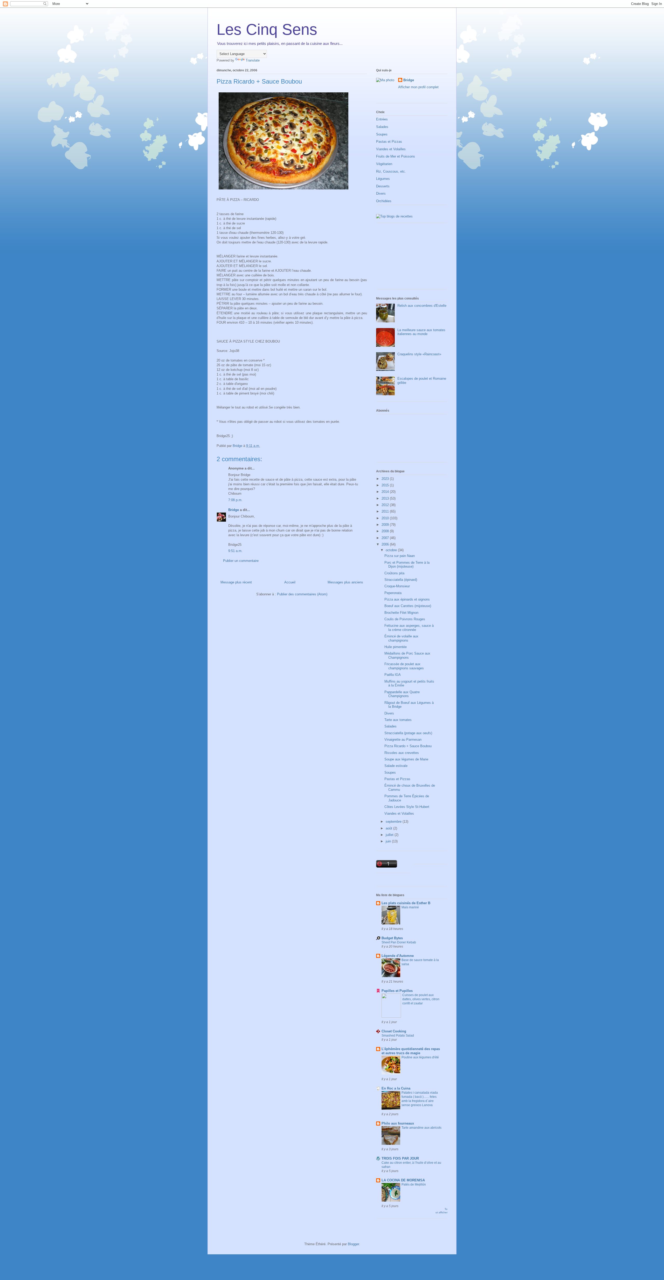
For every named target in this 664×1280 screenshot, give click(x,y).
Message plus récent (236, 582)
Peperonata (393, 593)
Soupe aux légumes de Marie (406, 759)
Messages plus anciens (345, 582)
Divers (381, 193)
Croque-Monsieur (397, 586)
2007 (386, 538)
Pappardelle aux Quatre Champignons (402, 694)
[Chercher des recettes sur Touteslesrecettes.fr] (394, 216)
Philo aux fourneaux (398, 1123)
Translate (253, 60)
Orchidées (383, 201)
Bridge (233, 510)
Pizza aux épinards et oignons (407, 599)
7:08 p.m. (235, 500)
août (389, 828)
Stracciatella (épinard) (400, 580)
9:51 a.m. (235, 551)
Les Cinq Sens (267, 29)
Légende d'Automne (398, 956)
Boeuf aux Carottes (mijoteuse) (407, 606)
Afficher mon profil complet (418, 87)
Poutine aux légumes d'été (420, 1057)
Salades (382, 127)
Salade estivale (395, 766)
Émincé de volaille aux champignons (401, 638)
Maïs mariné (410, 907)
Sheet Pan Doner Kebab (399, 942)
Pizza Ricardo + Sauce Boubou (408, 746)
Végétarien (384, 164)
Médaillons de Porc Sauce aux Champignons (407, 655)
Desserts (383, 186)
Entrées (382, 119)
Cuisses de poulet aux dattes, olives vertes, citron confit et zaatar (420, 999)
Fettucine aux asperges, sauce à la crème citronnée (409, 628)
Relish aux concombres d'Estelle (421, 306)
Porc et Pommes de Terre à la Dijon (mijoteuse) (407, 565)
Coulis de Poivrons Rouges (404, 619)
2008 (386, 531)
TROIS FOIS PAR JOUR (400, 1158)
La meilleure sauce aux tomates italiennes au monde (421, 332)
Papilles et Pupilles (397, 991)
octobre (392, 550)
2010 (386, 518)
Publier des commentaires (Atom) (302, 594)
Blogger (353, 1244)
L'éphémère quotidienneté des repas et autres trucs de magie (411, 1051)
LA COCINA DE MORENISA (403, 1180)
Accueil (289, 582)
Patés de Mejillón (414, 1184)
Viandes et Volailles (391, 149)
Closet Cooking (394, 1031)
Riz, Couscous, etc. (391, 171)
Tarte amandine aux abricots (421, 1127)
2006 (386, 544)
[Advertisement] (402, 258)
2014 (386, 492)
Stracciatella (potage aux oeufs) (408, 733)
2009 (386, 525)
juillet (390, 835)
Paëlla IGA (392, 675)
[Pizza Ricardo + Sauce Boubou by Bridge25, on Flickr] (283, 190)
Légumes (383, 179)
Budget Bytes (392, 938)
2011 (386, 511)
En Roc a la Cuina (396, 1088)
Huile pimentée (395, 647)
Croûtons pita (394, 573)
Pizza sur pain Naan (399, 556)
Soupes (382, 134)
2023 (386, 479)
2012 (386, 505)
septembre (394, 821)
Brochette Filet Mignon (401, 613)
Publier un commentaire (241, 561)
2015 (386, 485)
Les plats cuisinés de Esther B (406, 903)
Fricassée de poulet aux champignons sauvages (404, 666)
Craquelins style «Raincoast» (419, 354)
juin (389, 841)
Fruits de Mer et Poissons (395, 156)
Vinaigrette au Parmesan (402, 739)
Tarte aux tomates (398, 720)
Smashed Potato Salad (398, 1035)
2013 (386, 498)
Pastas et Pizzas (389, 142)
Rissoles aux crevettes (401, 753)
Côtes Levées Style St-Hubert (406, 807)
